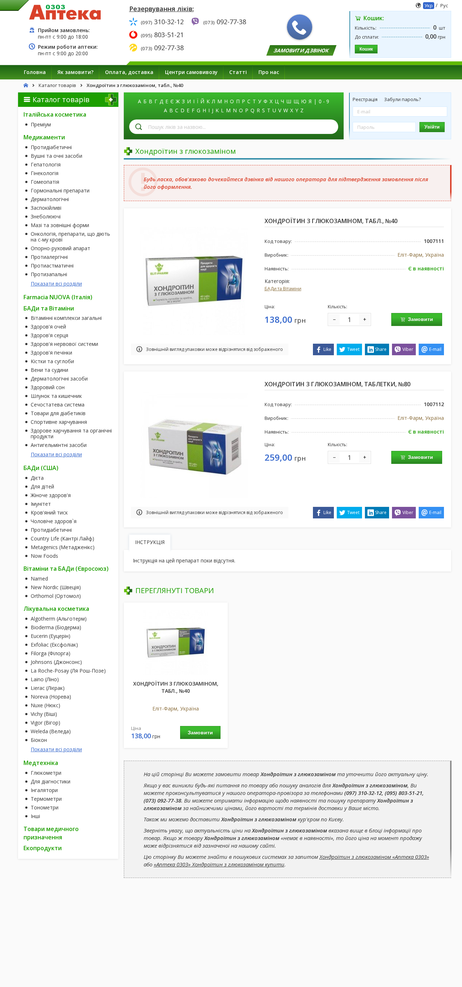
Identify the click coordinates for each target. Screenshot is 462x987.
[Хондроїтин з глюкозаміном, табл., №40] (194, 280)
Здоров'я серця (49, 335)
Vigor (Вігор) (45, 723)
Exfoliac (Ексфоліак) (54, 645)
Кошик (366, 49)
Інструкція (150, 542)
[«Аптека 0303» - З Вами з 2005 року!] (65, 11)
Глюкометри (46, 773)
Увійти (432, 127)
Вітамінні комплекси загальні (66, 318)
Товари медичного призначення (51, 833)
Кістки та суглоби (52, 361)
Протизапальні (49, 274)
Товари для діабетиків (58, 413)
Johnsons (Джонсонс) (56, 662)
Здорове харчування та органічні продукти (71, 433)
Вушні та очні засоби (56, 156)
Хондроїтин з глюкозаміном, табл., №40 (175, 687)
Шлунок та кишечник (56, 396)
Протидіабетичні (51, 147)
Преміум (41, 124)
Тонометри (44, 807)
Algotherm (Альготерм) (59, 619)
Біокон (39, 740)
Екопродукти (42, 848)
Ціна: (270, 307)
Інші (35, 816)
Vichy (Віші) (44, 714)
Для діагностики (50, 781)
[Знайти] (139, 126)
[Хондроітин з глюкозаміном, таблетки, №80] (194, 444)
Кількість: (337, 307)
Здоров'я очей (48, 327)
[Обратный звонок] (299, 27)
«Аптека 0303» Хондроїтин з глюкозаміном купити (219, 864)
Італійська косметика (54, 114)
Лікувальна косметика (56, 609)
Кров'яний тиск (49, 513)
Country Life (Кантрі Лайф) (62, 539)
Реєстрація (366, 99)
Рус (444, 5)
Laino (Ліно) (45, 679)
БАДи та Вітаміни (48, 308)
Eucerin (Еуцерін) (50, 636)
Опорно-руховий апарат (60, 248)
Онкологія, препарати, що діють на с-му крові (70, 237)
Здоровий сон (48, 387)
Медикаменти (44, 137)
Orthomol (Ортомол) (56, 596)
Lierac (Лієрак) (48, 688)
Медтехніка (40, 763)
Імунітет (41, 504)
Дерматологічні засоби (59, 379)
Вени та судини (49, 370)
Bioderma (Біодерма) (56, 627)
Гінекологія (44, 173)
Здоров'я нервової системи (64, 344)
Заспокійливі (46, 208)
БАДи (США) (40, 468)
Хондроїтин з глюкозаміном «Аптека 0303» (374, 856)
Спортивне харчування (59, 422)
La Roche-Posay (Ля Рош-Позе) (68, 671)
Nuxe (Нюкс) (45, 705)
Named (39, 579)
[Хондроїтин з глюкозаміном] (175, 642)
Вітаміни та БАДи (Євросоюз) (66, 569)
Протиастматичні (52, 266)
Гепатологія (46, 165)
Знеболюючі (46, 216)
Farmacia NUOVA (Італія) (57, 297)
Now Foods (44, 556)
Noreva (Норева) (51, 697)
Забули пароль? (402, 99)
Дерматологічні (50, 199)
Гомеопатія (45, 182)
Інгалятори (44, 790)
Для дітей (42, 487)
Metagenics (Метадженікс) (63, 547)
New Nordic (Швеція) (56, 587)
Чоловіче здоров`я (54, 521)
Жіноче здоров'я (51, 495)
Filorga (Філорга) (50, 653)
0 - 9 (324, 101)
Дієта (37, 478)
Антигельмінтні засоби (59, 445)
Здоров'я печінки (51, 353)
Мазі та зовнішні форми (60, 225)
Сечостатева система (57, 405)
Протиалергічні (49, 257)
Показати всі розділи (56, 283)
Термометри (46, 799)
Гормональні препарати (60, 191)
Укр (428, 5)
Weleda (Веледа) (51, 731)
